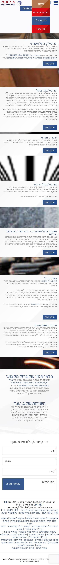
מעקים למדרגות (41, 385)
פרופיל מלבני (52, 534)
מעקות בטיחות (38, 521)
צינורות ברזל (35, 537)
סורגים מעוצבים (39, 526)
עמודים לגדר (30, 529)
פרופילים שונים (19, 537)
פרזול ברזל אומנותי (49, 281)
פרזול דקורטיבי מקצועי (23, 548)
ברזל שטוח (24, 513)
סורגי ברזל (35, 304)
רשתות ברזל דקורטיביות (19, 526)
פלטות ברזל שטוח (35, 57)
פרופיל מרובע (10, 532)
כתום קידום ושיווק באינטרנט (21, 560)
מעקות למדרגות (17, 518)
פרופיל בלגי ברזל (36, 534)
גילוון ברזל (12, 513)
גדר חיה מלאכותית (23, 542)
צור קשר (40, 29)
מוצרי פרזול (28, 382)
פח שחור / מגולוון (43, 540)
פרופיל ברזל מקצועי (28, 532)
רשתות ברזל (12, 57)
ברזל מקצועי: (52, 510)
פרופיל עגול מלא (50, 57)
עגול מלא (35, 513)
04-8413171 (30, 9)
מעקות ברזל (52, 518)
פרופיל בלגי (41, 20)
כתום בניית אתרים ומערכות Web (21, 559)
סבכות (19, 529)
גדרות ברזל (22, 57)
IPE (24, 55)
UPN (11, 55)
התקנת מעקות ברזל (20, 521)
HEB (15, 55)
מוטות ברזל (40, 510)
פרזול (41, 4)
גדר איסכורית (40, 542)
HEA (20, 55)
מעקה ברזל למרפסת (35, 518)
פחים (55, 540)
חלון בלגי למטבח (19, 534)
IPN (27, 55)
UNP (9, 510)
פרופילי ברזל (35, 55)
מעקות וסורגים (40, 12)
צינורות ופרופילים (48, 532)
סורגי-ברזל (53, 526)
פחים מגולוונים (25, 385)
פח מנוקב (28, 540)
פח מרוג (18, 540)
